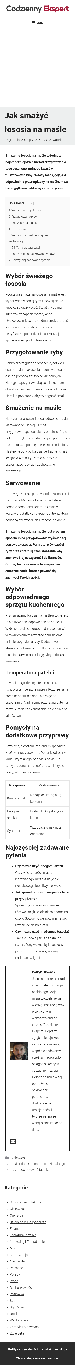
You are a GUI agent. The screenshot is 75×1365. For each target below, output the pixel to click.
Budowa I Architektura (26, 1202)
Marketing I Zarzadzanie (27, 1242)
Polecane (16, 1268)
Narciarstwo (18, 1261)
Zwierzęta (17, 1333)
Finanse (15, 1228)
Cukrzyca (16, 1215)
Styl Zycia (17, 1307)
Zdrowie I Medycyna (24, 1327)
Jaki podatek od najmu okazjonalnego (38, 1164)
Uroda (14, 1314)
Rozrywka (17, 1294)
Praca (14, 1281)
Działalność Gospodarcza (28, 1222)
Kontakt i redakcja (54, 1349)
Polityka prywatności (23, 1349)
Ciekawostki (19, 1158)
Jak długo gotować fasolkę (30, 1169)
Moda (14, 1248)
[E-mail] (13, 1143)
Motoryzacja (19, 1255)
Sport (14, 1301)
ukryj (29, 203)
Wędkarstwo (19, 1320)
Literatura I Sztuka (23, 1235)
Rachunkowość (21, 1287)
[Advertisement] (37, 67)
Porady (15, 1274)
